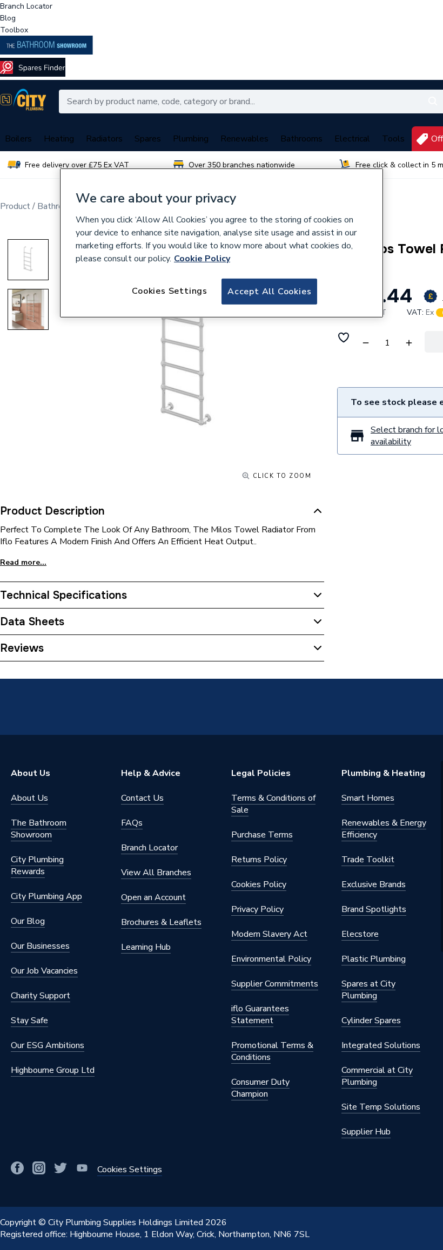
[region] (221, 243)
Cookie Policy (202, 259)
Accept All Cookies (269, 292)
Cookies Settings (169, 291)
